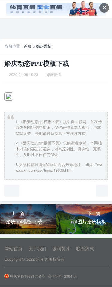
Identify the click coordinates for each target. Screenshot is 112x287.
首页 (28, 46)
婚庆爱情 (44, 46)
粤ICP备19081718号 (27, 276)
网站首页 (13, 248)
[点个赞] (11, 191)
